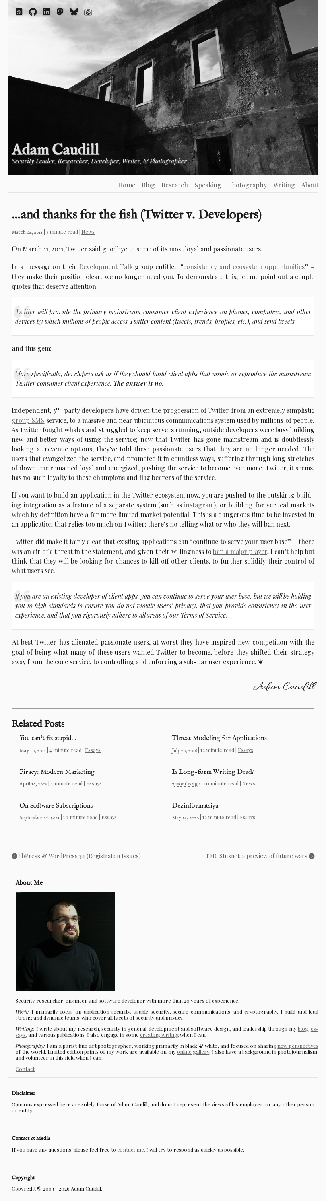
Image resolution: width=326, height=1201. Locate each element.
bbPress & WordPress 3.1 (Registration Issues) (79, 856)
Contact (25, 1068)
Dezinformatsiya (195, 806)
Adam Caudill (55, 150)
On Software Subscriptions (56, 806)
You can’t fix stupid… (47, 738)
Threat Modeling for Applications (219, 738)
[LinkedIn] (46, 11)
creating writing (159, 1034)
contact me (130, 1149)
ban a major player (240, 551)
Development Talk (106, 266)
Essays (93, 749)
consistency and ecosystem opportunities (244, 266)
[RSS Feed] (19, 11)
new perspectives (297, 1045)
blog (303, 1028)
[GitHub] (33, 11)
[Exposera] (88, 11)
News (88, 231)
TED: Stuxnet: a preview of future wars (257, 856)
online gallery (193, 1051)
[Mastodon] (60, 11)
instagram (199, 505)
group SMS (28, 420)
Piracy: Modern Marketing (57, 772)
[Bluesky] (74, 11)
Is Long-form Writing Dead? (213, 772)
